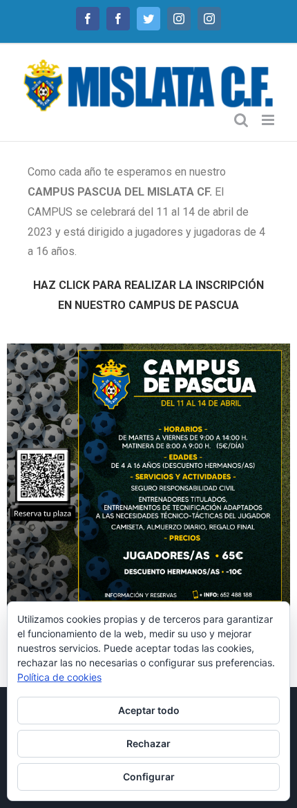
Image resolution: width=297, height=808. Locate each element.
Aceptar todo (149, 710)
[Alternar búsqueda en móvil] (241, 120)
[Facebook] (87, 18)
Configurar (149, 776)
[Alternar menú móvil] (269, 120)
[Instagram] (179, 18)
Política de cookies (59, 677)
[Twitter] (148, 18)
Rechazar (148, 743)
